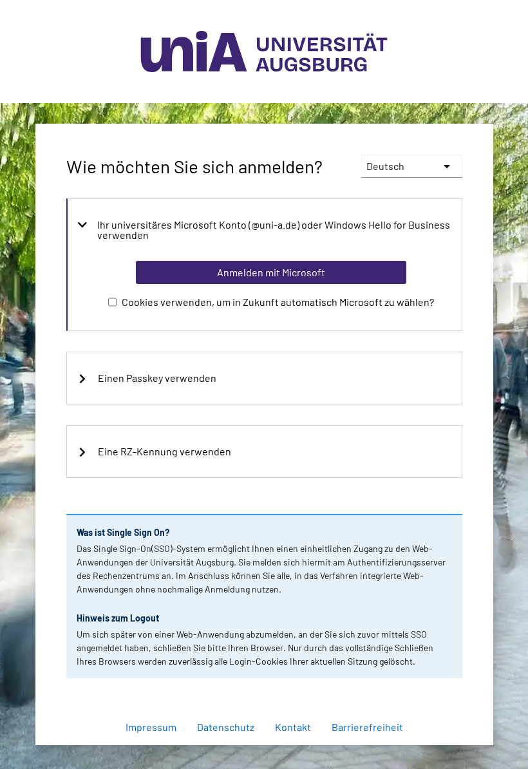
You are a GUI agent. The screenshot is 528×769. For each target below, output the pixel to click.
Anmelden (270, 752)
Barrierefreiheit (367, 727)
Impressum (151, 727)
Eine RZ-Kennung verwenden (164, 451)
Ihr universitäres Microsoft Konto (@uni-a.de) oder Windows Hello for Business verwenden (273, 230)
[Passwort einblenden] (435, 693)
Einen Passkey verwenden (157, 378)
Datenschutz (225, 727)
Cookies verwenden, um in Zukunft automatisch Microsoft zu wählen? (278, 302)
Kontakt (293, 727)
